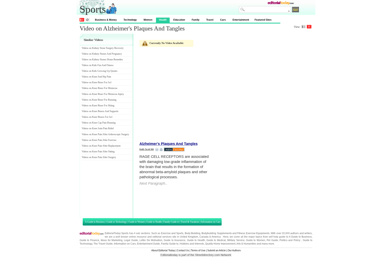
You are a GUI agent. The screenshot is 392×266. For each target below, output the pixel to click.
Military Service (235, 240)
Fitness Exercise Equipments (253, 233)
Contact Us (183, 250)
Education (179, 19)
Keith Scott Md (146, 149)
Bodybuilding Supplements (217, 233)
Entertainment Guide (148, 243)
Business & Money (106, 19)
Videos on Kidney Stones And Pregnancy (102, 53)
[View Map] (87, 19)
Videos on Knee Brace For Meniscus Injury (103, 94)
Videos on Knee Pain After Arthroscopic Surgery (105, 134)
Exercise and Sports (172, 233)
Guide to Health (154, 221)
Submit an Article (216, 250)
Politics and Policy (290, 240)
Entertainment (241, 19)
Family (195, 19)
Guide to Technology (117, 221)
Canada (203, 236)
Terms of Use (198, 250)
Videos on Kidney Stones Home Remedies (102, 59)
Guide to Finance (89, 240)
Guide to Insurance (174, 240)
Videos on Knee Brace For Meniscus (99, 88)
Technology (130, 19)
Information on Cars (210, 221)
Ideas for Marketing (111, 240)
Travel (209, 19)
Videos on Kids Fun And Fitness (98, 65)
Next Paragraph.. (153, 183)
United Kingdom (189, 236)
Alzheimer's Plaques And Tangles (168, 144)
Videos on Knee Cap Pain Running (99, 122)
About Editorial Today (163, 250)
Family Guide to (171, 221)
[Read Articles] (303, 26)
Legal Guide (131, 240)
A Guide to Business (95, 221)
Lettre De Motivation (150, 240)
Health (163, 19)
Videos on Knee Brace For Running (99, 99)
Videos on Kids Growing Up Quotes (99, 71)
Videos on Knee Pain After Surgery (99, 157)
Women (148, 19)
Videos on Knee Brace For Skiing (98, 105)
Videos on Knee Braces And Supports (100, 111)
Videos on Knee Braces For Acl (97, 117)
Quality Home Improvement (220, 243)
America (216, 236)
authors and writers (301, 233)
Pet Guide (272, 240)
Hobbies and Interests (192, 243)
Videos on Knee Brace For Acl (96, 82)
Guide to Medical (216, 240)
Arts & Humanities (246, 243)
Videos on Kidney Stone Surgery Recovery (103, 48)
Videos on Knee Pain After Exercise (99, 140)
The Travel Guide (103, 243)
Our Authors (234, 250)
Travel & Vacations (190, 221)
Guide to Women (136, 221)
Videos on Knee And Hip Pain (96, 76)
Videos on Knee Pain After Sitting (98, 151)
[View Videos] (309, 26)
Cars (223, 19)
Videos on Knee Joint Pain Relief (98, 128)
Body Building (192, 233)
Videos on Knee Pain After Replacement (101, 145)
